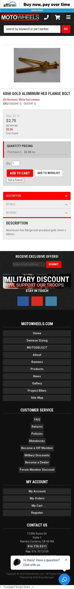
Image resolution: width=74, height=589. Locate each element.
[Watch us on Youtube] (37, 301)
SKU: (6, 103)
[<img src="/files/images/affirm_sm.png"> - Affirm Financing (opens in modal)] (37, 5)
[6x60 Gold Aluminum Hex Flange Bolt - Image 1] (37, 65)
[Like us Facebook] (23, 301)
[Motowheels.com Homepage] (20, 17)
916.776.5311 (37, 546)
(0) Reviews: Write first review (21, 99)
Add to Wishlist (48, 173)
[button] (37, 29)
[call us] (46, 17)
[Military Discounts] (37, 281)
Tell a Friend (15, 180)
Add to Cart (20, 173)
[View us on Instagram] (51, 301)
